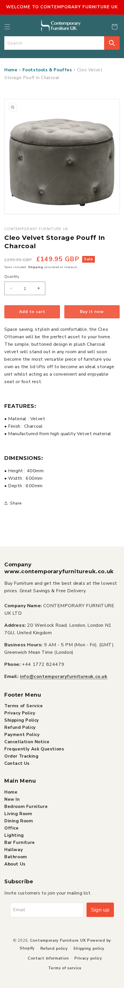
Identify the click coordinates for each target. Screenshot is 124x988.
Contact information (48, 958)
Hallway (13, 850)
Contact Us (17, 763)
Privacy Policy (19, 713)
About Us (15, 864)
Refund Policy (20, 727)
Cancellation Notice (26, 742)
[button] (7, 26)
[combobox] (54, 43)
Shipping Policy (21, 720)
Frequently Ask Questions (34, 749)
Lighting (14, 835)
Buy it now (92, 311)
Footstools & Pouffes (47, 70)
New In (12, 799)
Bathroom (15, 857)
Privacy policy (88, 958)
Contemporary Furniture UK (58, 940)
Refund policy (54, 948)
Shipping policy (88, 948)
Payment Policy (22, 734)
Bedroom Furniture (26, 806)
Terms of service (65, 968)
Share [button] (16, 503)
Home (10, 70)
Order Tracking (21, 756)
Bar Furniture (19, 842)
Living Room (18, 814)
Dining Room (18, 821)
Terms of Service (23, 706)
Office (11, 828)
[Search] (112, 43)
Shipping (35, 267)
